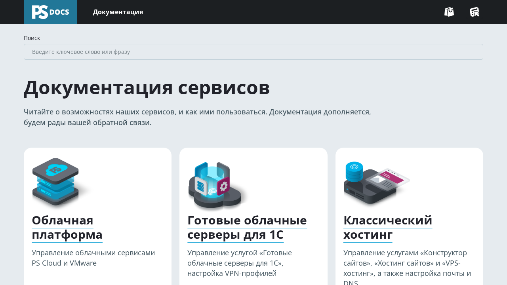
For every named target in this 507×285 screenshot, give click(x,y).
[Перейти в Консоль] (474, 12)
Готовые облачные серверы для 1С (247, 227)
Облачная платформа (67, 227)
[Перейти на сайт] (449, 12)
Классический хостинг (388, 227)
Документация (118, 12)
